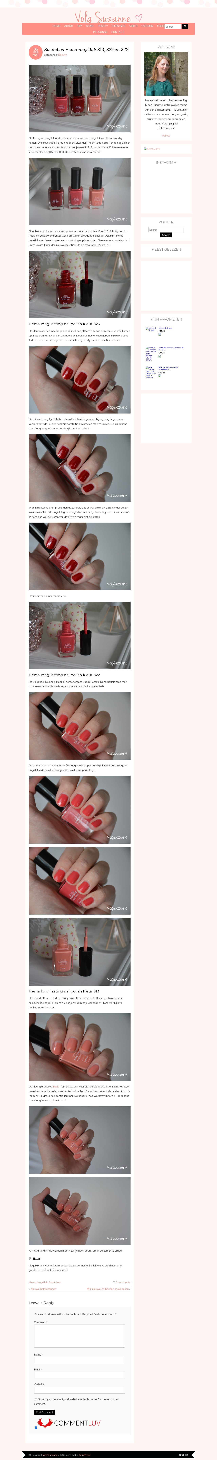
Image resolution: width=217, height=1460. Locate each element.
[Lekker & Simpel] (151, 333)
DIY (80, 26)
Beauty (102, 26)
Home (56, 26)
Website (39, 1384)
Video (133, 26)
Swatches (55, 1282)
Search (166, 235)
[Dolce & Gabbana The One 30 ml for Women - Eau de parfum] (151, 354)
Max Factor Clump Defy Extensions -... (168, 368)
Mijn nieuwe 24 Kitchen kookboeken (108, 1288)
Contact (117, 32)
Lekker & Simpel (165, 328)
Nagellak (42, 1282)
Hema (32, 1282)
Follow (166, 135)
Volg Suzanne (50, 1454)
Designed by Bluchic (183, 1455)
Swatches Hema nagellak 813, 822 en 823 (86, 49)
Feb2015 (35, 54)
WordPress (84, 1454)
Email (38, 1369)
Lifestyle (118, 26)
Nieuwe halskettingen (43, 1288)
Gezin (89, 26)
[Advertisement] (165, 285)
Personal (100, 32)
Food (161, 26)
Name (38, 1354)
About (69, 26)
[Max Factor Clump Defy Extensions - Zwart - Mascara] (151, 372)
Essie (56, 1086)
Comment (40, 1322)
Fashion (147, 26)
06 (36, 49)
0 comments (123, 1282)
